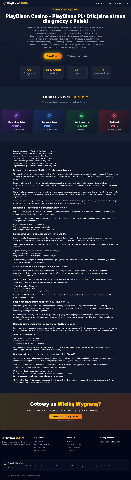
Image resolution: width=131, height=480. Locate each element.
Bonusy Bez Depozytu (42, 444)
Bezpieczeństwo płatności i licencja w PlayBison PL (33, 161)
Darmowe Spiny (39, 447)
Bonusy (108, 3)
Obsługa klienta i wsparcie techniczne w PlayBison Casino (35, 163)
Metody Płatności (40, 450)
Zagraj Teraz (53, 56)
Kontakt (69, 441)
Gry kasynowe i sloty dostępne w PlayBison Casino (33, 158)
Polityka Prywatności (74, 447)
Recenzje (117, 3)
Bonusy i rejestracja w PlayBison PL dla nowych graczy (34, 151)
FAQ (126, 3)
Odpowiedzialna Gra (74, 444)
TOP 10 (99, 3)
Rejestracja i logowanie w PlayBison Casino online (32, 153)
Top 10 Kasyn (38, 441)
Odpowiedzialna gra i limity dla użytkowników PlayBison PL (36, 166)
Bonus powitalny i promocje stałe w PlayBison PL (32, 156)
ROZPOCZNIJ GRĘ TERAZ (65, 416)
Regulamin (70, 450)
